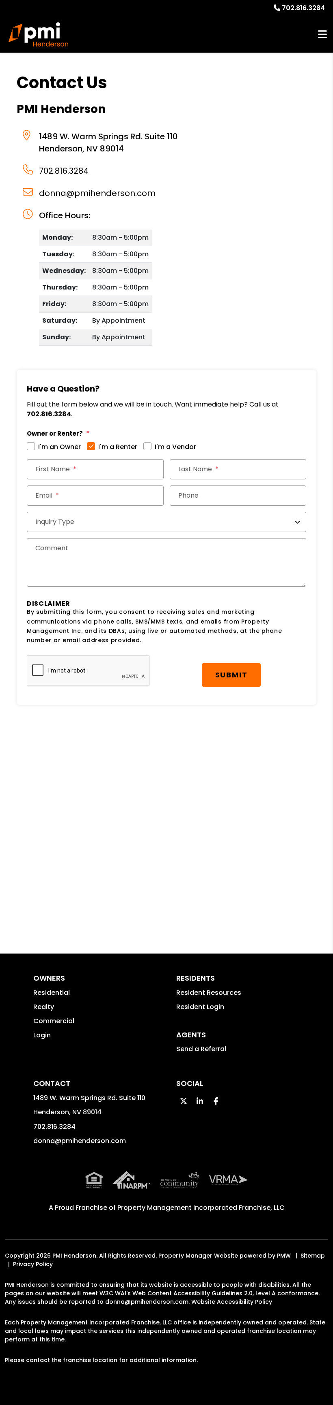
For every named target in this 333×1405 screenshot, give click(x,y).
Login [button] (42, 1035)
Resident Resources (208, 992)
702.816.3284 (303, 8)
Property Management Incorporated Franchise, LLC (201, 1207)
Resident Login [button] (200, 1006)
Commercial (53, 1021)
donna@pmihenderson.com (97, 193)
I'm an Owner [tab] (59, 446)
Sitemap (313, 1256)
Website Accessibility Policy (231, 1302)
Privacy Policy (33, 1264)
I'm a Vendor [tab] (175, 446)
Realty (43, 1006)
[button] (183, 1101)
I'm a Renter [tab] (117, 446)
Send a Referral (201, 1049)
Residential (51, 992)
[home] (39, 34)
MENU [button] (322, 35)
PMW (284, 1256)
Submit (231, 675)
